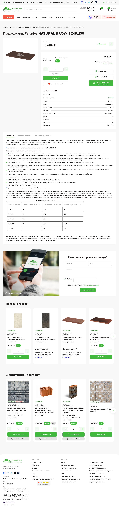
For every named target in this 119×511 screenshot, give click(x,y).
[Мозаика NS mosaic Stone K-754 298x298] (101, 392)
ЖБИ (62, 473)
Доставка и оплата (23, 17)
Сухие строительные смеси (98, 468)
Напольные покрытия (68, 476)
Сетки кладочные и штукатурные (100, 479)
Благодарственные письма (54, 2)
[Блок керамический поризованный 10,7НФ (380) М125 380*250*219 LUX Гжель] (46, 392)
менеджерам (39, 357)
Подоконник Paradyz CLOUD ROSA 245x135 (99, 338)
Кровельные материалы (97, 476)
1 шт (57, 61)
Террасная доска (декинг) (97, 482)
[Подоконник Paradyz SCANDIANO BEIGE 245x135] (18, 321)
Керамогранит (66, 471)
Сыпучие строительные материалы (101, 471)
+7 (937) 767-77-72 (21, 478)
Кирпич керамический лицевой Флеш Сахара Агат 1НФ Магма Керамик (73, 410)
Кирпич (63, 462)
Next (113, 336)
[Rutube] (96, 2)
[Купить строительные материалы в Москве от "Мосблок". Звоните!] (12, 9)
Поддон (19, 423)
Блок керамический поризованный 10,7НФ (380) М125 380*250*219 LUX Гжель (45, 410)
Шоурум (74, 2)
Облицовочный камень (96, 473)
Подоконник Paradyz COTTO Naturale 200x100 (72, 338)
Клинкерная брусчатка (68, 468)
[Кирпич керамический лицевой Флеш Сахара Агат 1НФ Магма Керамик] (73, 392)
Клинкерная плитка (67, 465)
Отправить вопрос (87, 290)
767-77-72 (91, 11)
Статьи (44, 17)
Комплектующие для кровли (70, 479)
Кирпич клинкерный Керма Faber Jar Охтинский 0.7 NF (16, 409)
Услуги (35, 17)
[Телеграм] (89, 2)
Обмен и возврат (18, 2)
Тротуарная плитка (95, 465)
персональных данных (92, 285)
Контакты (71, 17)
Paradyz (110, 98)
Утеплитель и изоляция (68, 482)
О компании (60, 17)
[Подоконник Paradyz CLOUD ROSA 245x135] (101, 321)
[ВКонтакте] (85, 2)
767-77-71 (91, 8)
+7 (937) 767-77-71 (9, 478)
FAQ (67, 2)
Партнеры (30, 2)
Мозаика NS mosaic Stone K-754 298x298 (101, 410)
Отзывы (39, 2)
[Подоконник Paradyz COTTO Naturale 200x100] (73, 321)
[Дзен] (92, 2)
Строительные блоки (96, 462)
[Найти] (27, 9)
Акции (51, 17)
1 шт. (18, 345)
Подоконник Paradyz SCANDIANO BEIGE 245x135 (16, 338)
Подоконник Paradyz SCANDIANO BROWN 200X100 (45, 338)
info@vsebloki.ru (8, 483)
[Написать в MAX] (82, 2)
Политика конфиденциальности (42, 479)
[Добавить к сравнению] (111, 44)
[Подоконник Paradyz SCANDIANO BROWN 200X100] (46, 321)
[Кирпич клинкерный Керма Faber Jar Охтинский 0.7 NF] (18, 392)
